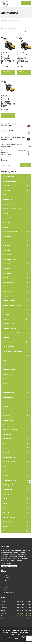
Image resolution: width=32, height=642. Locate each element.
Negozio (6, 580)
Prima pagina (7, 434)
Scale (5, 443)
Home (5, 575)
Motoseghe (6, 250)
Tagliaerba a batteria (9, 323)
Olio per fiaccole (8, 420)
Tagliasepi (6, 337)
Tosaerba (6, 494)
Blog (5, 585)
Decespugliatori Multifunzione (12, 208)
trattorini (6, 503)
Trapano (5, 498)
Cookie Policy (13, 566)
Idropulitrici (6, 222)
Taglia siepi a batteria (9, 480)
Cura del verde (7, 374)
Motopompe (6, 245)
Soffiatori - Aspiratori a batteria (12, 305)
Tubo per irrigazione (9, 517)
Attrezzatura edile (8, 176)
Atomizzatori (7, 190)
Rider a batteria (7, 291)
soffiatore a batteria (9, 457)
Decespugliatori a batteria (10, 204)
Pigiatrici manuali (8, 397)
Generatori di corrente (9, 218)
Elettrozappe (7, 273)
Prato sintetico (7, 425)
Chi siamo (6, 577)
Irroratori (6, 227)
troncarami (6, 512)
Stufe (4, 466)
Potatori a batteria (8, 282)
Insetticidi (6, 383)
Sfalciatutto (6, 296)
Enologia (5, 388)
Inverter (5, 406)
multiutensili (6, 415)
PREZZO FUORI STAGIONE (10, 429)
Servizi (5, 582)
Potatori (5, 277)
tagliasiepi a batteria (9, 485)
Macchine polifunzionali (10, 231)
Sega (4, 448)
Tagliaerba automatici (9, 328)
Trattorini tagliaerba (9, 342)
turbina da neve (7, 521)
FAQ (5, 590)
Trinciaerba (6, 355)
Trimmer (6, 213)
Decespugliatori (8, 199)
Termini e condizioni (9, 592)
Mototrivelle (6, 264)
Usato (5, 360)
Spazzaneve (6, 314)
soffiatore (6, 452)
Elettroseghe (7, 254)
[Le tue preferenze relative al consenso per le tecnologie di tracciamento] (30, 481)
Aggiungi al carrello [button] (6, 72)
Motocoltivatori (7, 241)
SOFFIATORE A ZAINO (9, 461)
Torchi (5, 401)
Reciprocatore (7, 438)
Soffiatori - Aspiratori (9, 300)
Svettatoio (6, 475)
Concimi (5, 378)
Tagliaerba (6, 319)
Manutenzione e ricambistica (11, 411)
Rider (4, 287)
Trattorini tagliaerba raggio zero (12, 351)
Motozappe (6, 268)
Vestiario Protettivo (9, 531)
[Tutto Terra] (8, 3)
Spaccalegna (7, 309)
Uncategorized (7, 526)
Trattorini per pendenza (10, 346)
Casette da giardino (9, 369)
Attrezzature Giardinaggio (10, 181)
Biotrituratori (7, 195)
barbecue (6, 365)
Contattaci (6, 587)
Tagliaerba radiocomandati (11, 332)
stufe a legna (7, 471)
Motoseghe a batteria (9, 259)
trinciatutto (6, 508)
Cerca (25, 165)
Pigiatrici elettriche (8, 392)
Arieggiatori (6, 185)
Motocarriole (7, 236)
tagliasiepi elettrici (8, 489)
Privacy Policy (5, 566)
